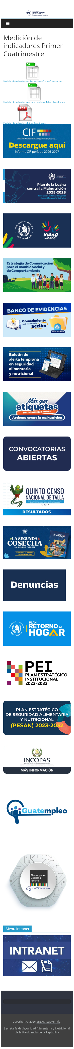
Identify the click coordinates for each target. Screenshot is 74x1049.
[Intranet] (37, 937)
